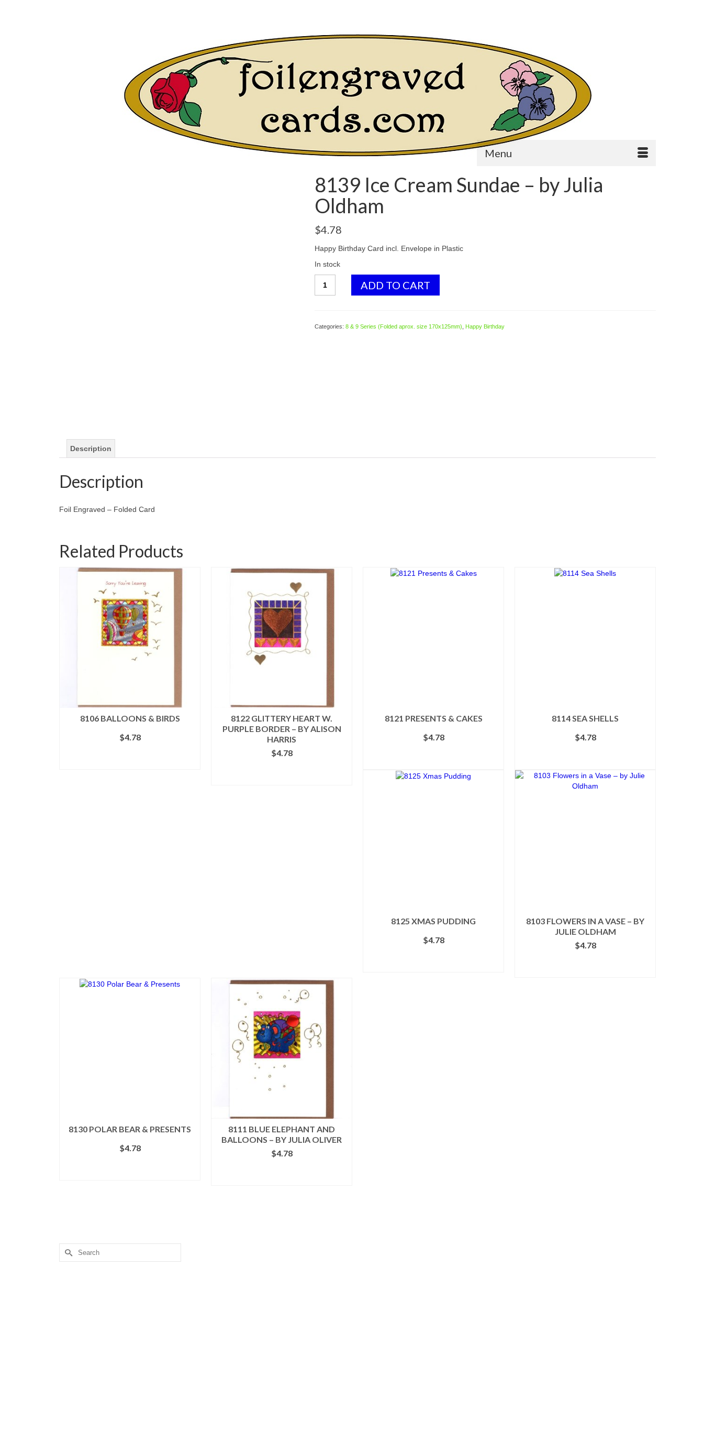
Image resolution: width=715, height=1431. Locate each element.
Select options (129, 762)
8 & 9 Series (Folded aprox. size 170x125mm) (403, 326)
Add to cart (395, 285)
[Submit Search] (67, 8)
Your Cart (627, 9)
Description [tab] (90, 448)
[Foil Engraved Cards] (357, 95)
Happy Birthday (485, 326)
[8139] (179, 293)
